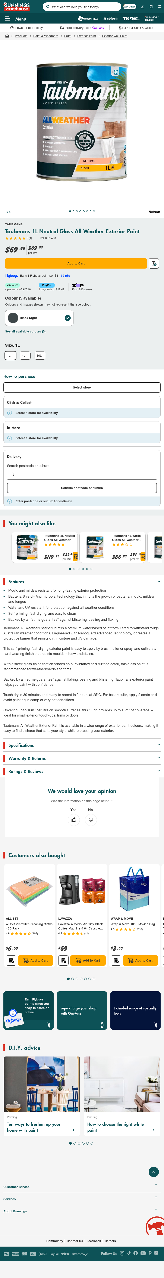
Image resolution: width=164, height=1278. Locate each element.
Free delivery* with (78, 28)
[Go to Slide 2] (73, 211)
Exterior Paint (86, 36)
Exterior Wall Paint (114, 36)
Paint (67, 36)
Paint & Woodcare (45, 36)
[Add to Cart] (76, 556)
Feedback (94, 1241)
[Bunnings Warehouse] (16, 9)
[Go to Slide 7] (90, 211)
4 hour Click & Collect (139, 28)
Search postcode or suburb (28, 466)
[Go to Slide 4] (80, 211)
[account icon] (142, 6)
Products (21, 36)
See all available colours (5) (25, 331)
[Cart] (159, 6)
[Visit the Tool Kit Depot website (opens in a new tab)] (131, 18)
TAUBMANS (13, 224)
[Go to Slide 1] (70, 211)
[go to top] (154, 1172)
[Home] (7, 36)
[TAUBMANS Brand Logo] (154, 211)
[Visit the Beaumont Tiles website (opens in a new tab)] (88, 18)
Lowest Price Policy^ (30, 28)
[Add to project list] (154, 263)
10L (39, 355)
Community (54, 1241)
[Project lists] (151, 6)
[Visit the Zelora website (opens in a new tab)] (110, 18)
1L (8, 355)
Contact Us (75, 1241)
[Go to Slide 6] (87, 211)
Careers (110, 1241)
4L (23, 355)
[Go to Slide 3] (77, 211)
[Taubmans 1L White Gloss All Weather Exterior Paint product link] (95, 547)
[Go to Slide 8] (94, 211)
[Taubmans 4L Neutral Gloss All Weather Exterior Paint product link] (27, 547)
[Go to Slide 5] (84, 211)
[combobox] (82, 6)
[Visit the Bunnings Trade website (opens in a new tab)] (152, 18)
